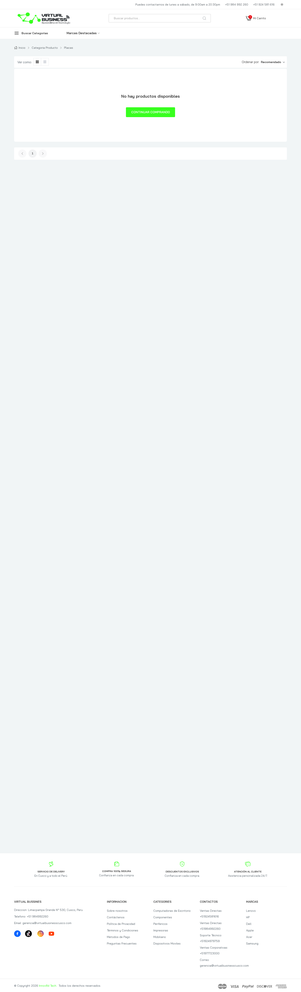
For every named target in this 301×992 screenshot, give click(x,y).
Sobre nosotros (117, 911)
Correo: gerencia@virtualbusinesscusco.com (220, 962)
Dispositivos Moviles (167, 943)
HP (248, 917)
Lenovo (251, 911)
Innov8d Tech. (48, 985)
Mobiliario (159, 937)
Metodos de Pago (118, 937)
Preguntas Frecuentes (122, 943)
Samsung (252, 943)
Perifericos (160, 924)
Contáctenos (115, 917)
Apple (250, 930)
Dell (248, 924)
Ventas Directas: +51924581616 (211, 913)
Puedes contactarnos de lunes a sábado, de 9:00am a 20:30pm (177, 4)
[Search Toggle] (248, 29)
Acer (249, 937)
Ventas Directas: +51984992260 (211, 926)
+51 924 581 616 (264, 4)
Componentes (162, 917)
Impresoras (160, 930)
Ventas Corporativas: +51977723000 (214, 950)
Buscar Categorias (35, 33)
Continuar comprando (150, 112)
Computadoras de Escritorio (172, 911)
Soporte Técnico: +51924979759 (211, 938)
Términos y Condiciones (122, 930)
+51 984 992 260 (236, 4)
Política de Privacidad (121, 924)
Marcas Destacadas (82, 33)
